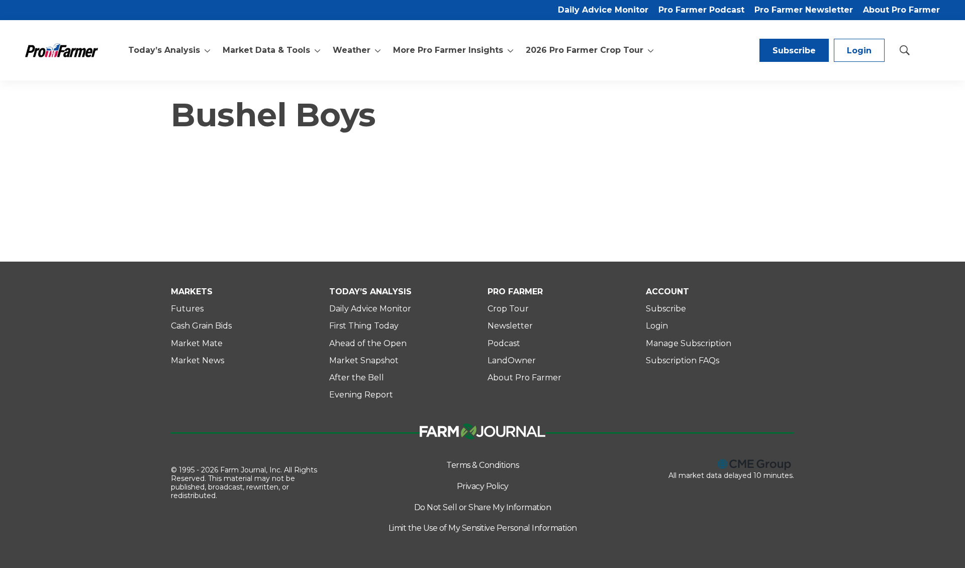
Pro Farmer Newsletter (803, 10)
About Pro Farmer (901, 10)
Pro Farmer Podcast (701, 10)
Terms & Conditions (482, 465)
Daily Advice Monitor (603, 10)
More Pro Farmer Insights (448, 50)
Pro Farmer (515, 291)
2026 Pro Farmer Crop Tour (584, 50)
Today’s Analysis (164, 50)
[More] (207, 50)
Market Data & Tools (266, 50)
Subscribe (794, 50)
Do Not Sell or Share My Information (482, 507)
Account (667, 291)
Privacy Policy (483, 486)
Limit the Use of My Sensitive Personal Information (483, 528)
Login (859, 50)
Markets (192, 291)
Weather (351, 50)
